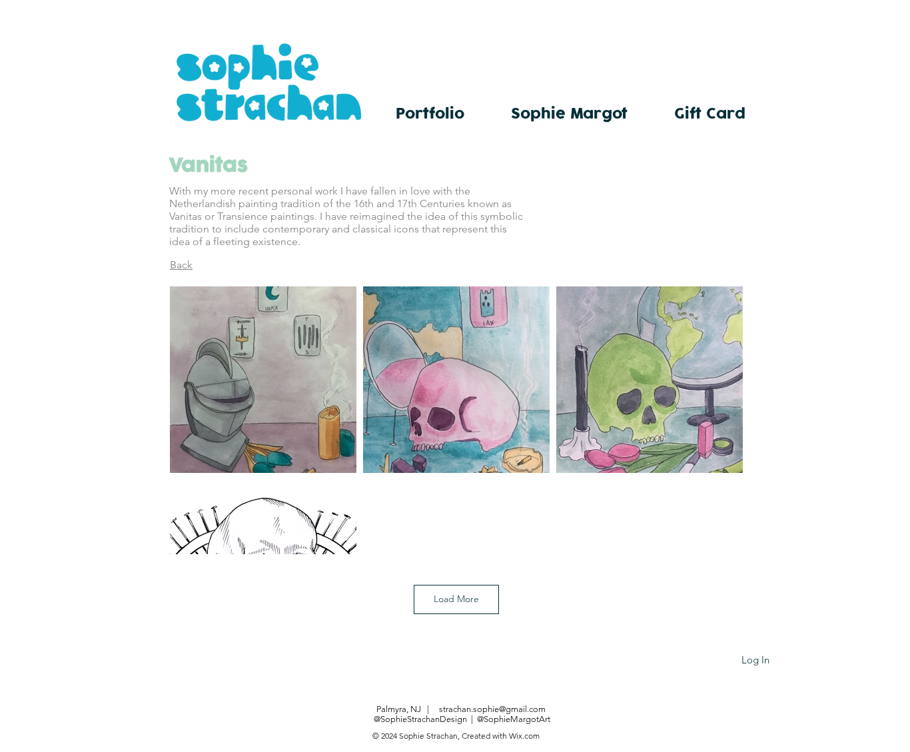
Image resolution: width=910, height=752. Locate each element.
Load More (456, 599)
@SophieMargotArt (513, 719)
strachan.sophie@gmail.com (492, 709)
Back (181, 264)
